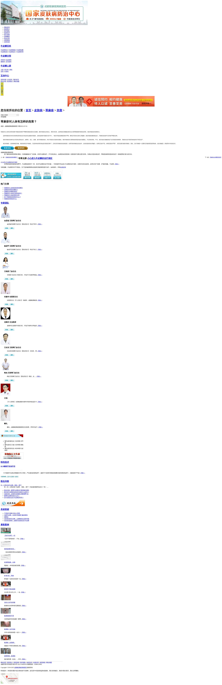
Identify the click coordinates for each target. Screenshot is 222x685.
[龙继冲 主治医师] (5, 319)
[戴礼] (5, 420)
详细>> (117, 164)
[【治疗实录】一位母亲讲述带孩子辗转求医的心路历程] (6, 533)
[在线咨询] (111, 106)
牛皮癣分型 (6, 56)
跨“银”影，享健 (9, 575)
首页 (28, 110)
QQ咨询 (9, 79)
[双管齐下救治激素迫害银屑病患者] (6, 586)
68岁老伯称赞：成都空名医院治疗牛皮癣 (16, 520)
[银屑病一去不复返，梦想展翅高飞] (6, 626)
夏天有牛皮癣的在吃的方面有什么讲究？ (16, 492)
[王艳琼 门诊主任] (5, 268)
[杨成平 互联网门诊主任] (5, 242)
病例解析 (7, 36)
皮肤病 (38, 110)
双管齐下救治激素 (9, 589)
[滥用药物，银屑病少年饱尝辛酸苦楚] (6, 653)
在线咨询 (63, 167)
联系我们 (10, 81)
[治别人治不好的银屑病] (6, 599)
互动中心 (5, 75)
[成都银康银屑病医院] (44, 24)
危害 (59, 110)
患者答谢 (5, 509)
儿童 (2, 69)
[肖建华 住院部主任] (5, 293)
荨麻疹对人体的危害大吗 (11, 195)
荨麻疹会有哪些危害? (215, 157)
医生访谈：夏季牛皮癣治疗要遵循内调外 (16, 490)
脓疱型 (3, 61)
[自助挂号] (2, 95)
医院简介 (7, 29)
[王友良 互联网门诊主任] (5, 344)
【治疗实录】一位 (9, 535)
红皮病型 (8, 60)
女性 (2, 71)
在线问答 (36, 662)
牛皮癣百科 (6, 46)
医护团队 (7, 31)
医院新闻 (16, 662)
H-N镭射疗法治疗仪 (8, 466)
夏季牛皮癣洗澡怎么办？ (11, 495)
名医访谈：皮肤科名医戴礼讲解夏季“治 (16, 494)
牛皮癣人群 (6, 66)
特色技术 (5, 462)
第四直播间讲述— (9, 549)
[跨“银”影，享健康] (6, 573)
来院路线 (7, 40)
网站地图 (16, 81)
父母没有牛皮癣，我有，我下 (11, 485)
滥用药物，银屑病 (9, 656)
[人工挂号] (2, 88)
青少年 (6, 69)
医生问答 (7, 38)
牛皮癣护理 (19, 51)
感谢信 (6, 517)
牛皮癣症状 (4, 51)
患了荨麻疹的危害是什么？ (12, 197)
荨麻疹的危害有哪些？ (12, 157)
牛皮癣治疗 (12, 51)
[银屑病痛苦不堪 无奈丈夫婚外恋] (6, 613)
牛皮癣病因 (12, 50)
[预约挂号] (11, 228)
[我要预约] (21, 149)
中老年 (6, 71)
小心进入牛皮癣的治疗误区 (39, 158)
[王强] (5, 395)
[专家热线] (10, 477)
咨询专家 (7, 42)
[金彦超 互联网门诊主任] (5, 217)
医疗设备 (7, 34)
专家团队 (5, 203)
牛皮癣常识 (4, 50)
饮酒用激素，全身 (9, 562)
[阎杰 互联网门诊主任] (5, 369)
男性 (11, 69)
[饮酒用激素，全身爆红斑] (6, 559)
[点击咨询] (6, 228)
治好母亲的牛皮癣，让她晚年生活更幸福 (16, 518)
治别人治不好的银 (9, 602)
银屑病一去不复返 (9, 629)
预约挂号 (16, 79)
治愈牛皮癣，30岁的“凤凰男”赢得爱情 (16, 515)
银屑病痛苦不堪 (9, 616)
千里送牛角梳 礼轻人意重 (12, 513)
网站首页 (7, 27)
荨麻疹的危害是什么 (10, 199)
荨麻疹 (49, 110)
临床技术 (7, 32)
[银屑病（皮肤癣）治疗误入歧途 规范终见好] (6, 640)
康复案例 (5, 524)
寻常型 (3, 60)
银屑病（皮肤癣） (9, 642)
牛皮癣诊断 (19, 50)
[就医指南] (13, 505)
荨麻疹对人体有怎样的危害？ (13, 193)
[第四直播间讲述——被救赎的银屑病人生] (6, 546)
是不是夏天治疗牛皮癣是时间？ (14, 497)
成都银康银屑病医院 (20, 667)
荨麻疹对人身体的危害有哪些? (13, 188)
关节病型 (8, 61)
